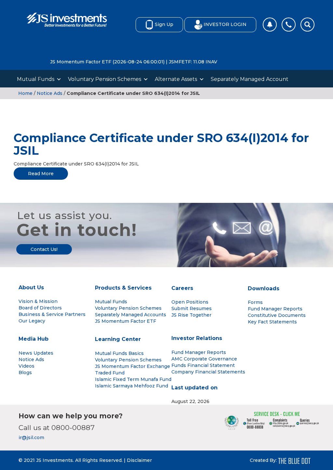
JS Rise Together (191, 315)
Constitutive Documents (277, 315)
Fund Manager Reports (275, 309)
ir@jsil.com (31, 437)
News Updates (36, 353)
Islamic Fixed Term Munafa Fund (133, 379)
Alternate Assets (176, 79)
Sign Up (164, 24)
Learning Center (118, 339)
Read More (41, 173)
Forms (255, 302)
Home (25, 93)
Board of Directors (40, 308)
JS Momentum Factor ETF (125, 321)
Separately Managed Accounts (130, 315)
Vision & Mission (38, 301)
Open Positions (189, 302)
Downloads (263, 288)
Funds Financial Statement (203, 365)
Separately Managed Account (249, 79)
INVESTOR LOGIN (225, 24)
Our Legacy (32, 321)
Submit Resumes (191, 308)
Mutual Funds (35, 79)
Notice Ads (49, 93)
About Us (31, 287)
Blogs (25, 372)
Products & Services (123, 288)
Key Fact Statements (272, 322)
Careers (182, 288)
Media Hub (33, 339)
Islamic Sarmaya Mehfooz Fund (131, 386)
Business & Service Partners (52, 314)
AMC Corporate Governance (204, 359)
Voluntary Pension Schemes (104, 79)
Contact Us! (44, 249)
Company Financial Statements (208, 372)
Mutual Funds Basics (119, 353)
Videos (26, 366)
